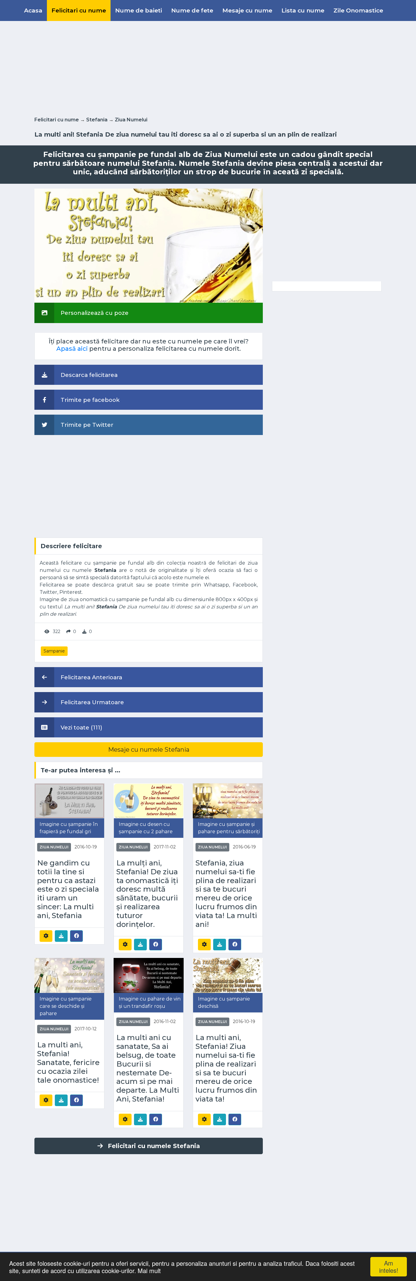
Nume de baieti (138, 10)
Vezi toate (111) (80, 727)
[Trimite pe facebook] (76, 935)
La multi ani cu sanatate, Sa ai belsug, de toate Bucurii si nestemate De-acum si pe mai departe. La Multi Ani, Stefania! (147, 1068)
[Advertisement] (208, 67)
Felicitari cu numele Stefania (154, 1146)
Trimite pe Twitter (86, 424)
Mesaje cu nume (247, 10)
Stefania (97, 120)
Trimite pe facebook (89, 399)
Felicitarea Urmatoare (91, 702)
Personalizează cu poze (94, 312)
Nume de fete (192, 10)
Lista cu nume (302, 10)
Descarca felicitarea (88, 374)
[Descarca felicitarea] (61, 936)
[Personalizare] (46, 936)
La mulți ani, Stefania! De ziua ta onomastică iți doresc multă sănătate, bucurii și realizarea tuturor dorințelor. (147, 894)
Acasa (33, 10)
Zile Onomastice (358, 10)
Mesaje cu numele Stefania (148, 749)
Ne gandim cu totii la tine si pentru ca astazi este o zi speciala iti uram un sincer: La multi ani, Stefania (68, 889)
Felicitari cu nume (78, 10)
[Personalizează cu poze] (148, 245)
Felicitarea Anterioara (90, 677)
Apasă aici (72, 348)
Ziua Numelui (131, 120)
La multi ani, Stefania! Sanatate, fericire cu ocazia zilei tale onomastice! (68, 1062)
